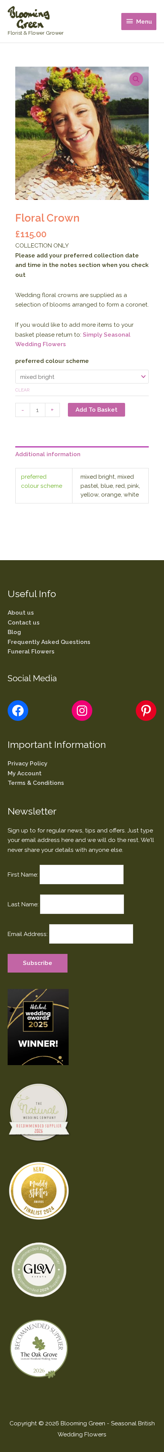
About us (21, 612)
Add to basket (96, 409)
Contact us (24, 622)
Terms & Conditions (36, 782)
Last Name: (23, 904)
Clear (22, 390)
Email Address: (28, 934)
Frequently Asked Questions (49, 641)
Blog (14, 632)
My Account (25, 773)
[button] (136, 79)
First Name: (23, 874)
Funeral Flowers (31, 651)
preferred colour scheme (52, 360)
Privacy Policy (27, 763)
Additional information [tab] (47, 454)
